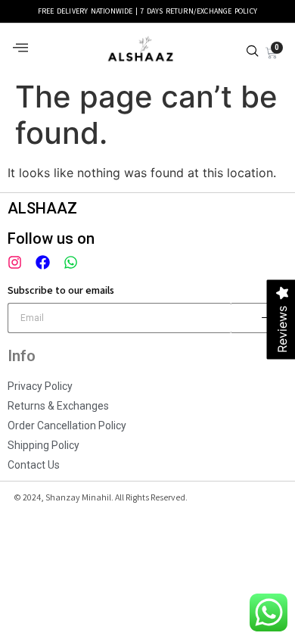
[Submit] (260, 318)
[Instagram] (15, 262)
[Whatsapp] (71, 262)
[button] (20, 48)
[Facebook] (43, 262)
